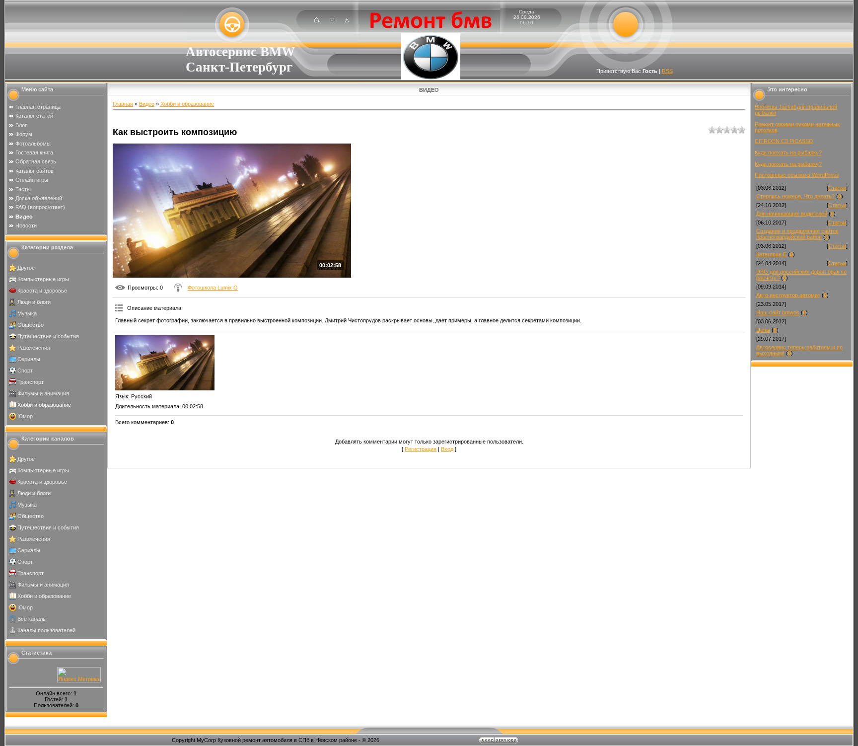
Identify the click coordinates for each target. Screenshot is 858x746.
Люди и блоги (34, 302)
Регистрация (420, 449)
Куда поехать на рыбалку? (788, 152)
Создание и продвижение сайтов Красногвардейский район (797, 234)
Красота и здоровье (42, 291)
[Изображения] (164, 363)
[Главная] (316, 20)
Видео (146, 104)
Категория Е (771, 254)
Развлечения (33, 348)
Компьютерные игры (43, 279)
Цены (763, 330)
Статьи (837, 188)
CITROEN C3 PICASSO (784, 141)
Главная (123, 104)
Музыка (27, 313)
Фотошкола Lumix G (213, 288)
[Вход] (347, 20)
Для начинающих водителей (791, 214)
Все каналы (32, 619)
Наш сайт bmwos (777, 312)
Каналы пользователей (46, 630)
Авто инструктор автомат (788, 295)
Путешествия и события (48, 336)
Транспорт (30, 382)
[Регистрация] (332, 20)
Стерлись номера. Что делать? (795, 196)
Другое (26, 268)
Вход (447, 449)
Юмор (25, 416)
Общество (30, 325)
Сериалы (28, 359)
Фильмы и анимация (43, 393)
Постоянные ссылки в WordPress (797, 175)
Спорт (25, 370)
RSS (667, 71)
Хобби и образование (44, 405)
